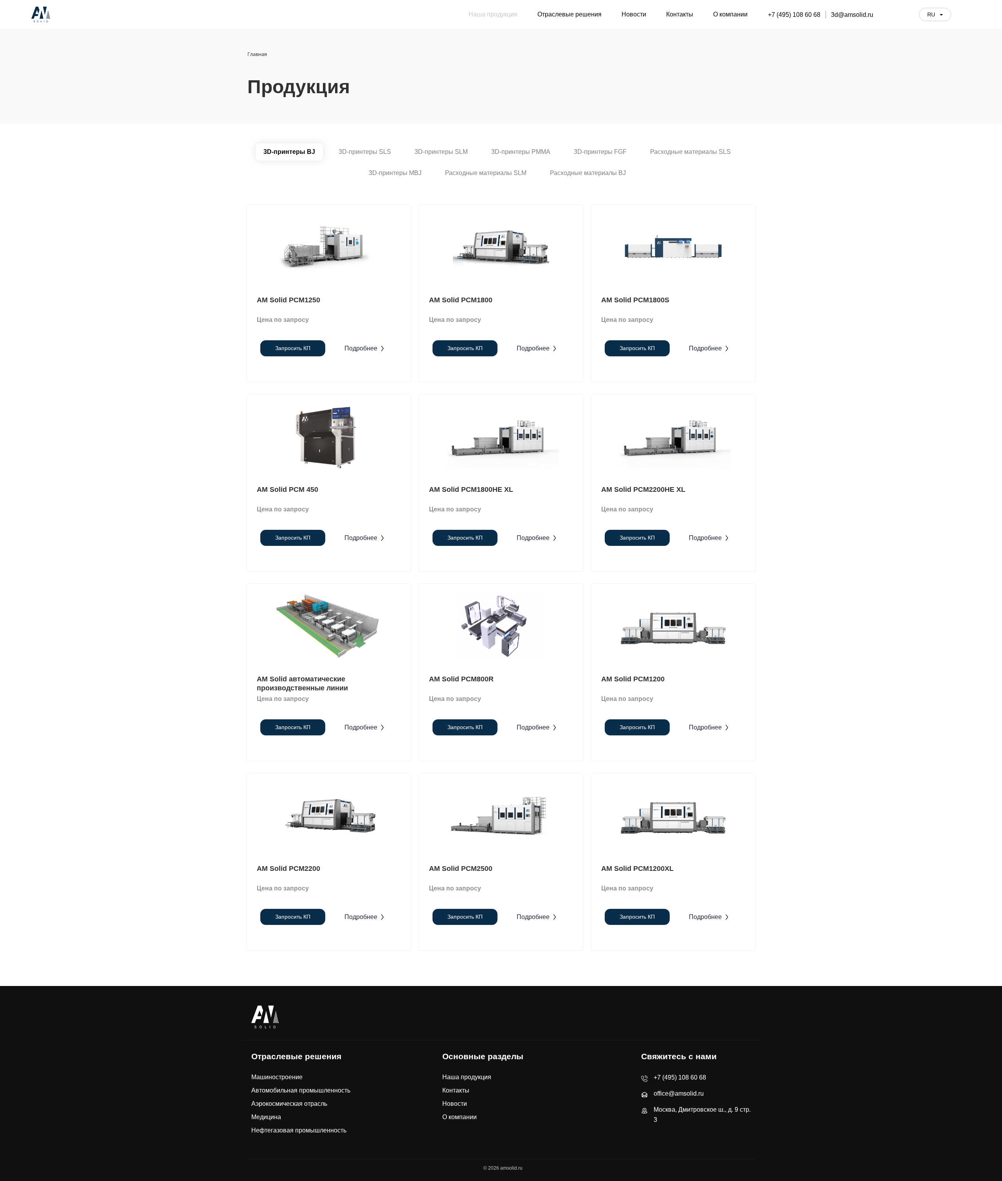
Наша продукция (466, 1077)
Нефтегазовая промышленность (298, 1130)
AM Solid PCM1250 (288, 300)
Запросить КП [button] (292, 348)
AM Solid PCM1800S (635, 300)
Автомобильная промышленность (300, 1090)
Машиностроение (277, 1077)
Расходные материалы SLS (690, 151)
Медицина (266, 1117)
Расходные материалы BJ (588, 173)
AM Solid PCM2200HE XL (643, 489)
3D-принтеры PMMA (520, 151)
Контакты (455, 1090)
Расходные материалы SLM (485, 173)
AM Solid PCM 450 (287, 489)
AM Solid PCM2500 (460, 868)
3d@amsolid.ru (852, 14)
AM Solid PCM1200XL (637, 868)
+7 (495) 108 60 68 (794, 14)
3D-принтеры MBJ (395, 173)
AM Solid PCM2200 (288, 868)
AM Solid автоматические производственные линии (302, 683)
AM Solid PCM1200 (633, 679)
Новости (454, 1103)
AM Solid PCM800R (461, 679)
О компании (459, 1117)
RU (932, 14)
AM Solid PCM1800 (460, 300)
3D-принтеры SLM (441, 151)
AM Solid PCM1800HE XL (471, 489)
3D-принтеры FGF (600, 151)
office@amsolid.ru (679, 1093)
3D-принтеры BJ (289, 151)
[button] (364, 348)
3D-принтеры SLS (365, 151)
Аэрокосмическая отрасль (289, 1103)
